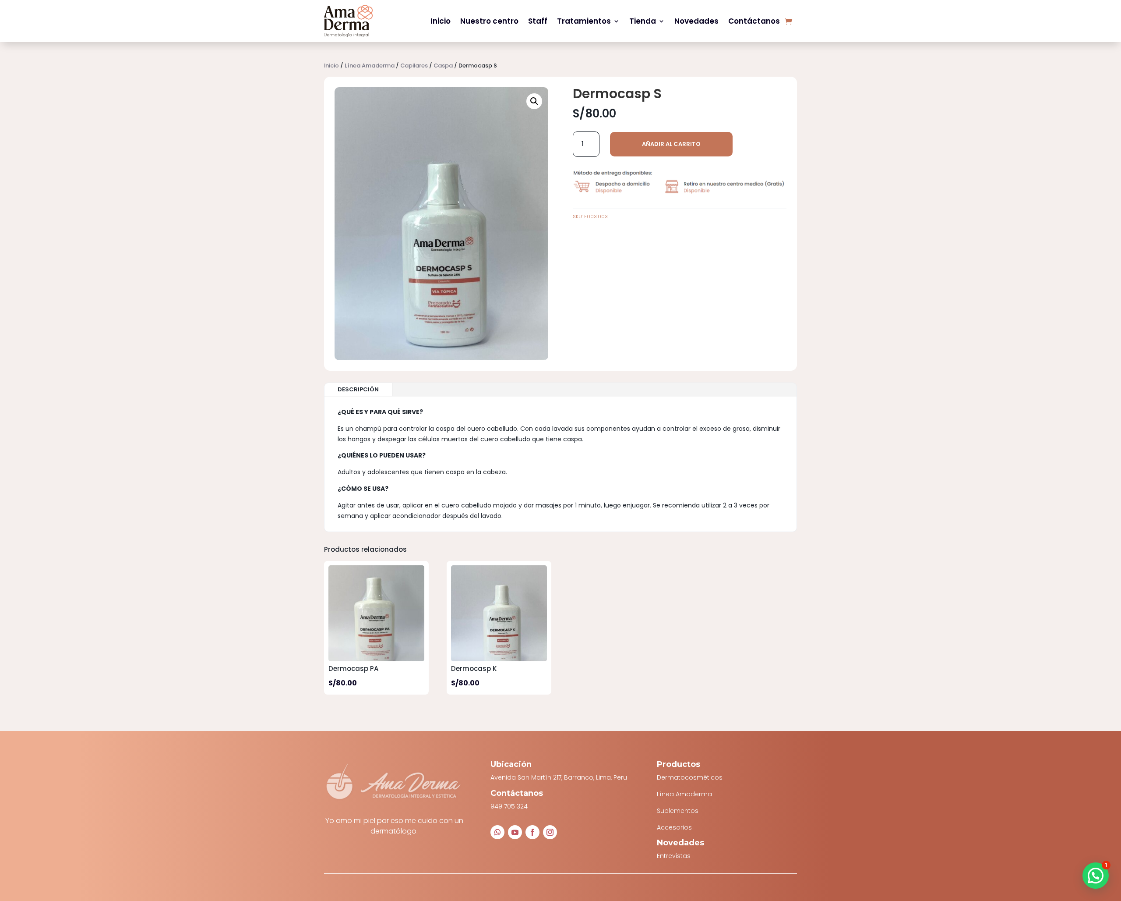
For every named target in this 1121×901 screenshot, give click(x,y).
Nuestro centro (489, 21)
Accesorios (674, 827)
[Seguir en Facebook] (532, 832)
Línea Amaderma (370, 65)
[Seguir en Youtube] (515, 832)
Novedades (696, 21)
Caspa (443, 65)
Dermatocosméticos (690, 777)
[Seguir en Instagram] (550, 832)
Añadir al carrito (671, 144)
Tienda (642, 21)
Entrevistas (674, 855)
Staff (537, 21)
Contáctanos (754, 21)
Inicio (440, 21)
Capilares (414, 65)
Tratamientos (584, 21)
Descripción (358, 389)
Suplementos (677, 810)
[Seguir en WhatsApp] (497, 832)
